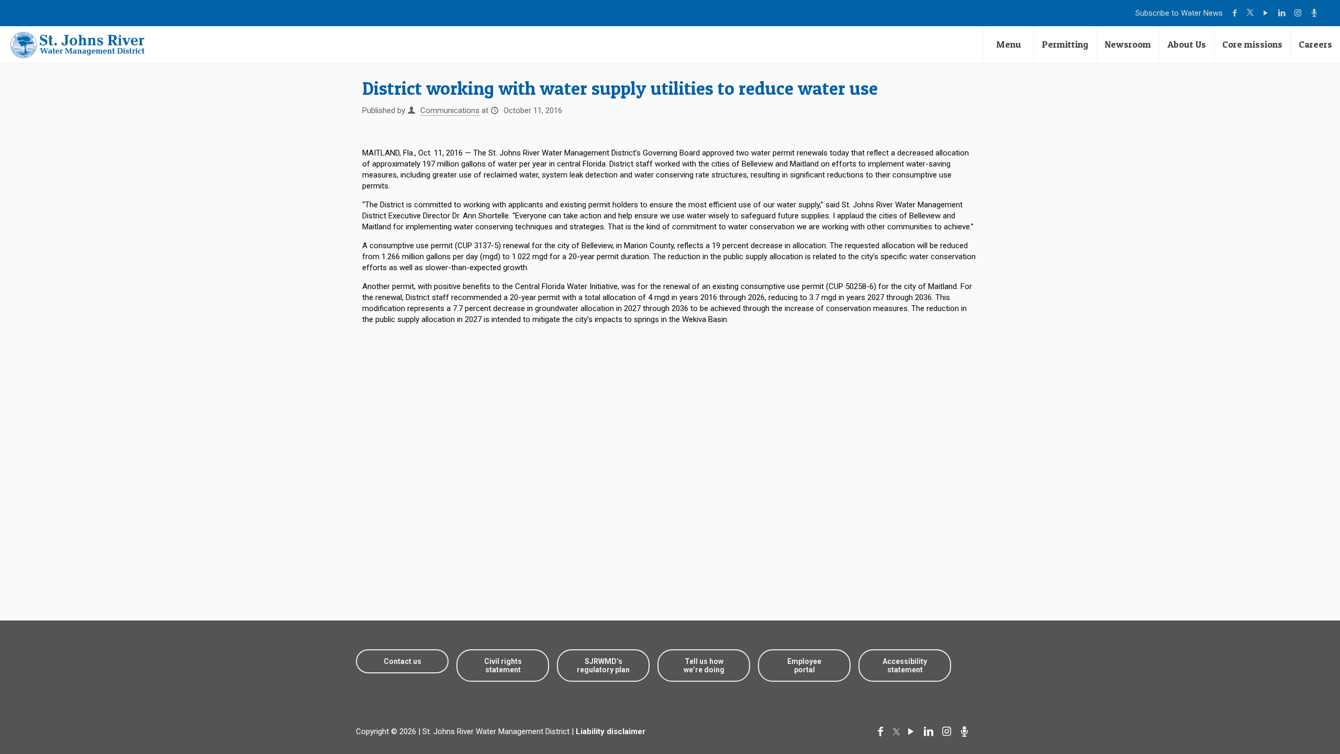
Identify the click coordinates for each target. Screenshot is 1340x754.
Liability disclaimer (610, 731)
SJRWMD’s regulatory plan (603, 665)
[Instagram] (1299, 13)
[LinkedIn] (1283, 13)
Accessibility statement (905, 665)
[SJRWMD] (77, 44)
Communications (449, 110)
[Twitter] (1251, 13)
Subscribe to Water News (1179, 13)
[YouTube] (1266, 13)
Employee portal (804, 665)
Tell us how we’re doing (704, 665)
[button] (1299, 713)
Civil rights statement (503, 665)
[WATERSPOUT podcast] (1315, 13)
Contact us (402, 661)
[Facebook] (1236, 13)
